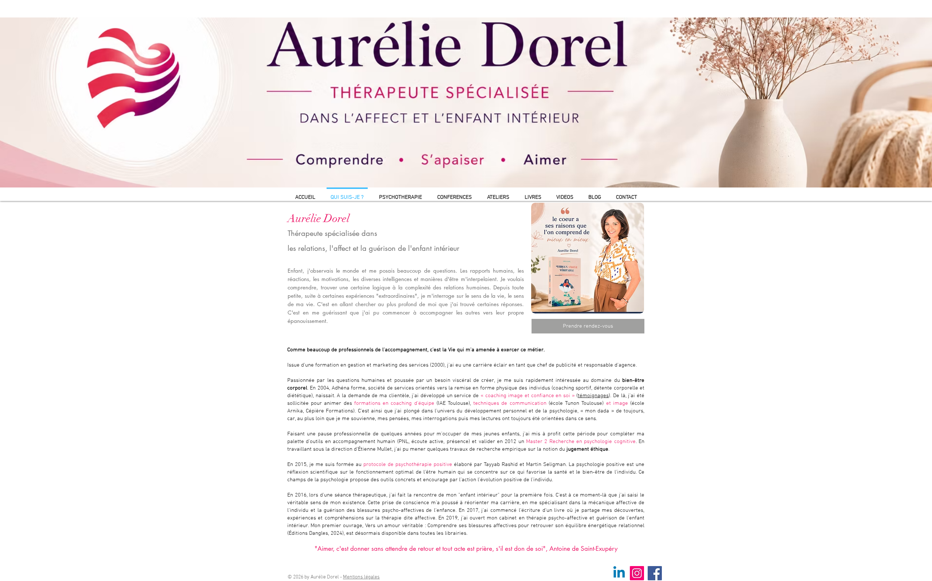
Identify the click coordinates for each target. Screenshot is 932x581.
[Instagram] (637, 573)
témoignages (593, 395)
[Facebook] (655, 573)
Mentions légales (361, 577)
